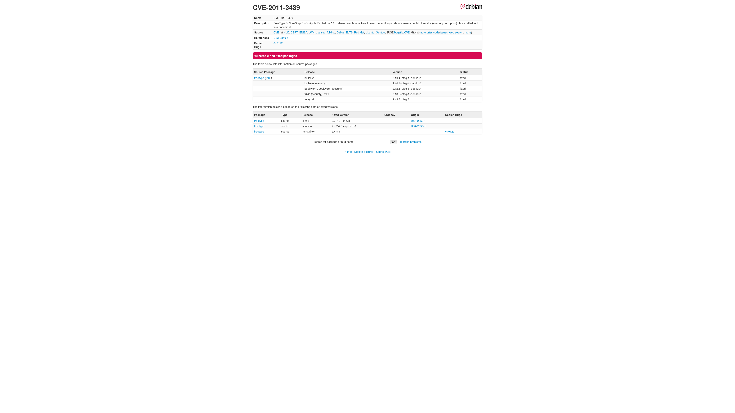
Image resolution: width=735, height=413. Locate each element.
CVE (276, 32)
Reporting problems (409, 142)
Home (348, 152)
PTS (268, 78)
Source (380, 152)
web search (456, 32)
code (436, 32)
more (468, 32)
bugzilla (398, 32)
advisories (426, 32)
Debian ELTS (345, 32)
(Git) (388, 152)
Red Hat (359, 32)
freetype (259, 78)
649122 (278, 43)
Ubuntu (370, 32)
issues (444, 32)
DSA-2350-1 (281, 38)
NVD (286, 32)
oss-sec (320, 32)
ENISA (303, 32)
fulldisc (331, 32)
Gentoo (380, 32)
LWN (311, 32)
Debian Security (363, 152)
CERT (294, 32)
